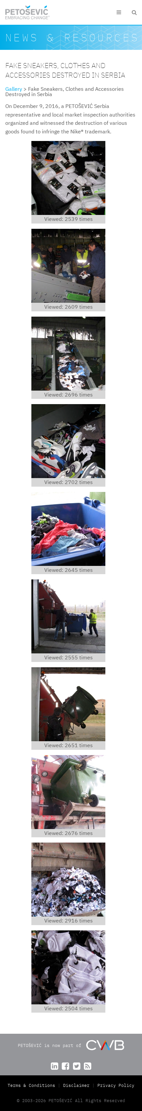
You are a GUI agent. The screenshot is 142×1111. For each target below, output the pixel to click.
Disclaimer (76, 1085)
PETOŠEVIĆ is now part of (51, 1045)
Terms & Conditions (33, 1085)
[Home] (27, 12)
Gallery (13, 89)
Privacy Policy (115, 1085)
